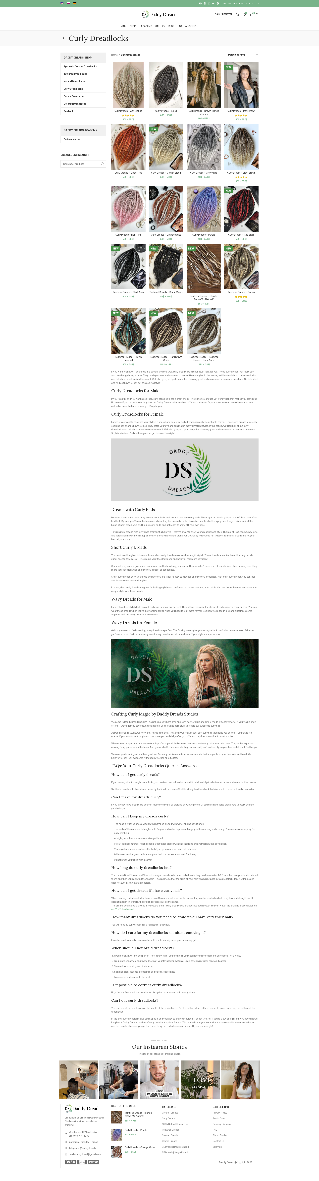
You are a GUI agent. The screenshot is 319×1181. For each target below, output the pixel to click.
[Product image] (128, 85)
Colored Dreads (170, 1135)
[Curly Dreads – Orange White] (116, 1152)
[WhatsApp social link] (209, 3)
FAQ (215, 1129)
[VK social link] (213, 3)
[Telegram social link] (218, 3)
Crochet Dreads (170, 1112)
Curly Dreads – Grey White (203, 172)
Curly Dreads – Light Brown (241, 172)
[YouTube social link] (200, 3)
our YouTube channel (122, 909)
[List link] (85, 1134)
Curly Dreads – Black (166, 111)
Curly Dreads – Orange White (166, 234)
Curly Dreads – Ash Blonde (128, 111)
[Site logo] (159, 14)
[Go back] (64, 38)
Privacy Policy (220, 1112)
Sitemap (217, 1147)
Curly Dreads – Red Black (241, 234)
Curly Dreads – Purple (203, 234)
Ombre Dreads (169, 1141)
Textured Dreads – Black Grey (128, 292)
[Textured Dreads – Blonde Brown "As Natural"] (116, 1117)
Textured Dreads (170, 1129)
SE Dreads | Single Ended (175, 1152)
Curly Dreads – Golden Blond (166, 172)
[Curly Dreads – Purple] (116, 1135)
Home (114, 55)
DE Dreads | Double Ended (175, 1147)
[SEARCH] (102, 164)
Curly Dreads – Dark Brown (241, 111)
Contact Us (218, 1141)
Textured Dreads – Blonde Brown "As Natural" (138, 1115)
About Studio (220, 1135)
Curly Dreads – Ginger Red (128, 172)
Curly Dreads (168, 1118)
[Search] (237, 14)
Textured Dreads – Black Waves (166, 292)
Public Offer (219, 1118)
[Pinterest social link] (205, 3)
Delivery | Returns (222, 1124)
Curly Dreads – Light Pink (128, 234)
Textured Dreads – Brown (241, 292)
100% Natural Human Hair (175, 1124)
